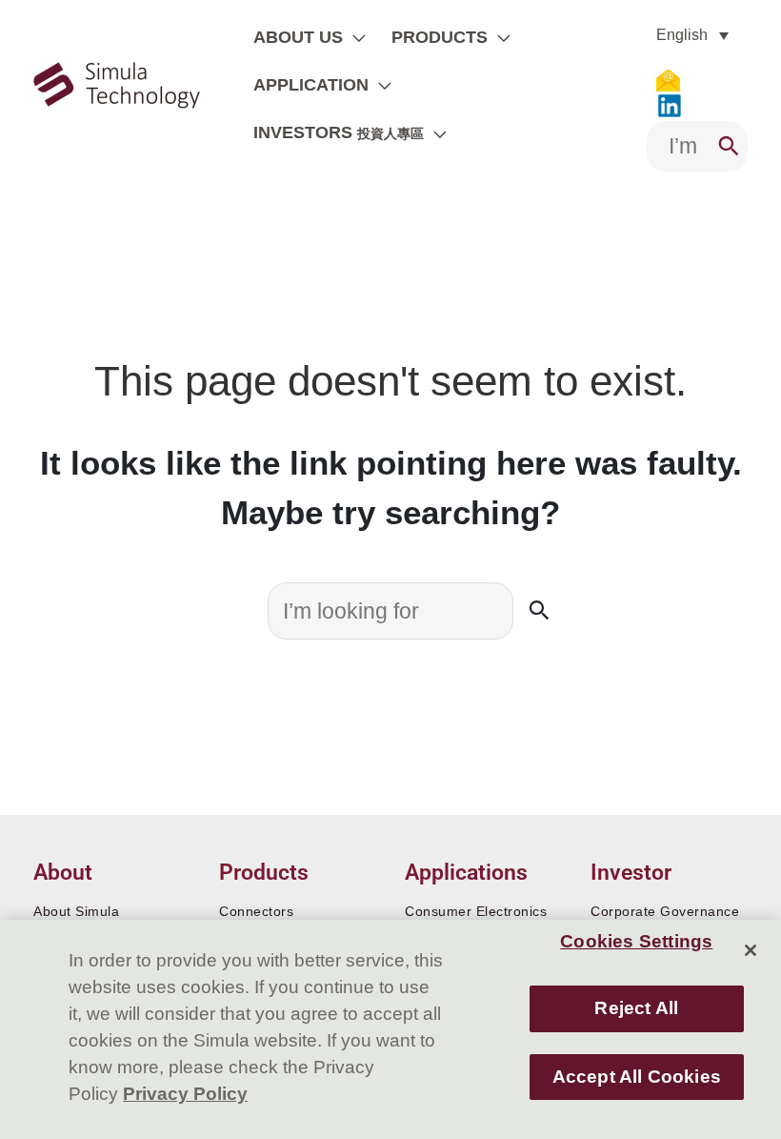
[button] (354, 37)
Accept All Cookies (636, 1077)
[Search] (728, 146)
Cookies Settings (636, 941)
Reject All (636, 1008)
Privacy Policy (185, 1094)
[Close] (750, 950)
